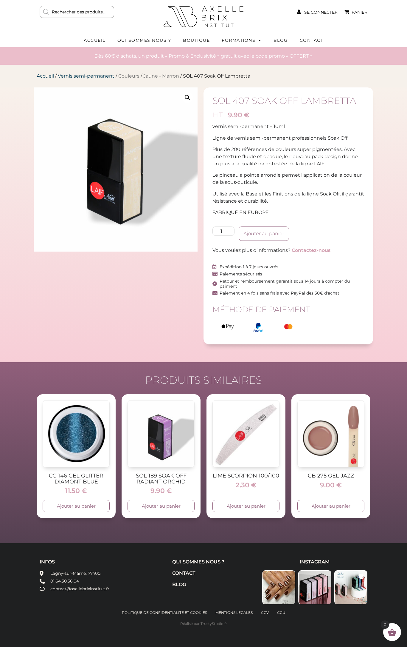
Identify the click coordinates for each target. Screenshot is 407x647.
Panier (359, 12)
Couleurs (128, 76)
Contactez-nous (311, 250)
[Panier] (347, 12)
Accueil (94, 40)
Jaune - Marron (161, 76)
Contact (312, 40)
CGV (265, 612)
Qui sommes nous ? (144, 40)
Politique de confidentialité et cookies (164, 612)
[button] (187, 97)
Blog (281, 40)
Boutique (196, 40)
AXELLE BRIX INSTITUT (203, 16)
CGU (281, 612)
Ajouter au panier (263, 233)
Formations (238, 40)
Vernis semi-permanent (86, 76)
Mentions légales (234, 612)
